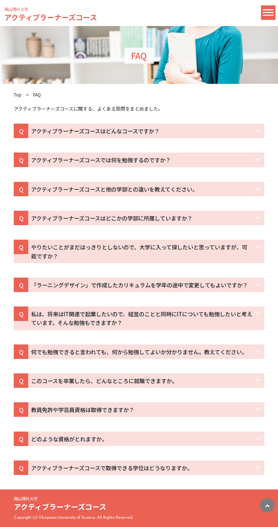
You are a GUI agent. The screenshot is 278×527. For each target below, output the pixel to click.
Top (18, 94)
